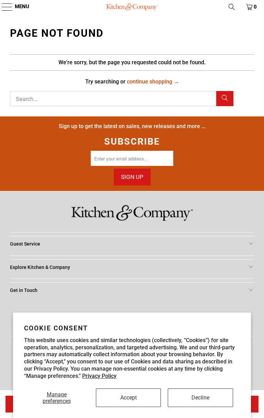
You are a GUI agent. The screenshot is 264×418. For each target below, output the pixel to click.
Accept (128, 397)
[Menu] (3, 7)
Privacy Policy (99, 376)
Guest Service (25, 244)
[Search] (224, 98)
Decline (200, 397)
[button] (231, 7)
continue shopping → (153, 81)
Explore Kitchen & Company (40, 267)
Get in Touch (23, 290)
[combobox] (121, 98)
